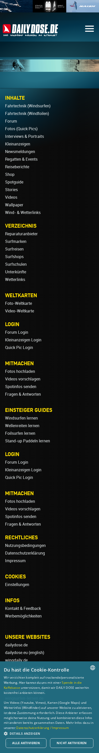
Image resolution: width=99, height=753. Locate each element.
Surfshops (14, 256)
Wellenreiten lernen (22, 425)
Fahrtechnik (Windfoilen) (27, 113)
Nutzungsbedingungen (25, 545)
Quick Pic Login (19, 347)
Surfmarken (15, 241)
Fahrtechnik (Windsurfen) (28, 106)
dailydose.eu (16, 652)
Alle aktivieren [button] (26, 743)
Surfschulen (16, 264)
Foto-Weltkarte (18, 303)
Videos (11, 197)
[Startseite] (30, 34)
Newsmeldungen (20, 151)
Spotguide (14, 182)
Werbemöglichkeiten (23, 616)
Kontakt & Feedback (23, 608)
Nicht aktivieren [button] (72, 743)
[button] (49, 733)
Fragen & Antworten (23, 394)
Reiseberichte (17, 166)
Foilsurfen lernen (20, 433)
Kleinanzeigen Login (23, 340)
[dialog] (49, 707)
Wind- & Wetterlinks (23, 212)
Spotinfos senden (20, 386)
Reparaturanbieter (21, 233)
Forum (11, 121)
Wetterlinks (15, 279)
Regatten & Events (21, 159)
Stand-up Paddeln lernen (27, 441)
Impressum (15, 560)
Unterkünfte (15, 272)
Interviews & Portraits (24, 136)
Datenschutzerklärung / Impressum (42, 728)
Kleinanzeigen (17, 144)
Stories (11, 189)
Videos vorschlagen (22, 379)
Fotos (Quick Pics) (21, 128)
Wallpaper (14, 205)
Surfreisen (14, 249)
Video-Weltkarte (19, 311)
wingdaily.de (16, 660)
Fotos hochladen (20, 371)
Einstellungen (17, 584)
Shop (9, 174)
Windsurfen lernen (21, 418)
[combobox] (92, 667)
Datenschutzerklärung (25, 553)
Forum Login (16, 332)
